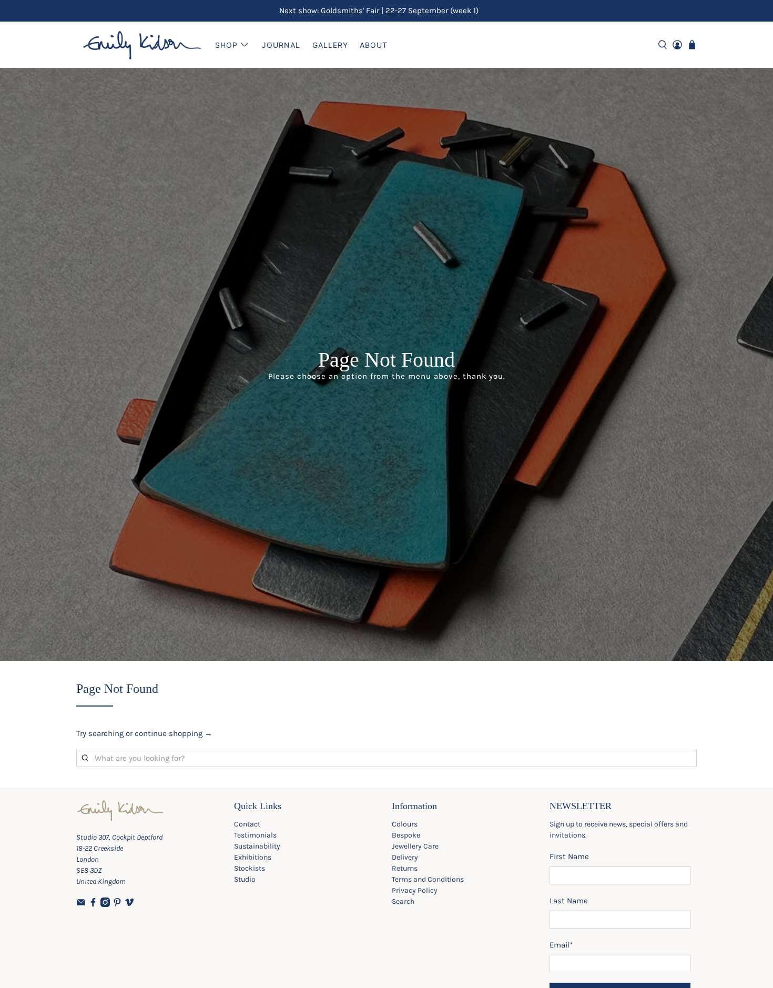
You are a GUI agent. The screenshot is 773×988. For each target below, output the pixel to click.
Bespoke (406, 835)
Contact (247, 824)
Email (561, 945)
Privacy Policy (415, 890)
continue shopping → (173, 733)
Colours (405, 824)
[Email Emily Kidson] (81, 904)
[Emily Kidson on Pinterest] (117, 904)
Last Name (569, 900)
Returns (405, 868)
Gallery (330, 45)
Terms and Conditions (428, 879)
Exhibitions (252, 857)
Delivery (405, 857)
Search (403, 901)
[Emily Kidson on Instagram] (105, 904)
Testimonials (255, 835)
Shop (226, 45)
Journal (281, 45)
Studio (245, 879)
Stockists (249, 868)
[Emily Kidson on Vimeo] (129, 904)
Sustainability (257, 846)
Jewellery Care (415, 846)
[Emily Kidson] (142, 44)
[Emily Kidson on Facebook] (93, 904)
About (374, 45)
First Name (569, 856)
